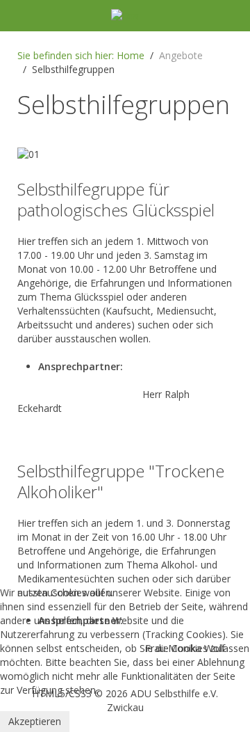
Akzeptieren (34, 721)
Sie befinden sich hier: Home (80, 55)
